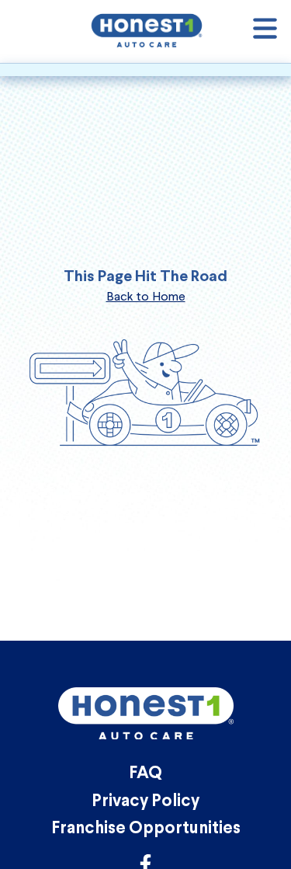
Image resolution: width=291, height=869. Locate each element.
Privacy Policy (145, 802)
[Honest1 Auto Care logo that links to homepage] (147, 29)
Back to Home (145, 296)
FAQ (145, 774)
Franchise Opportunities (146, 829)
